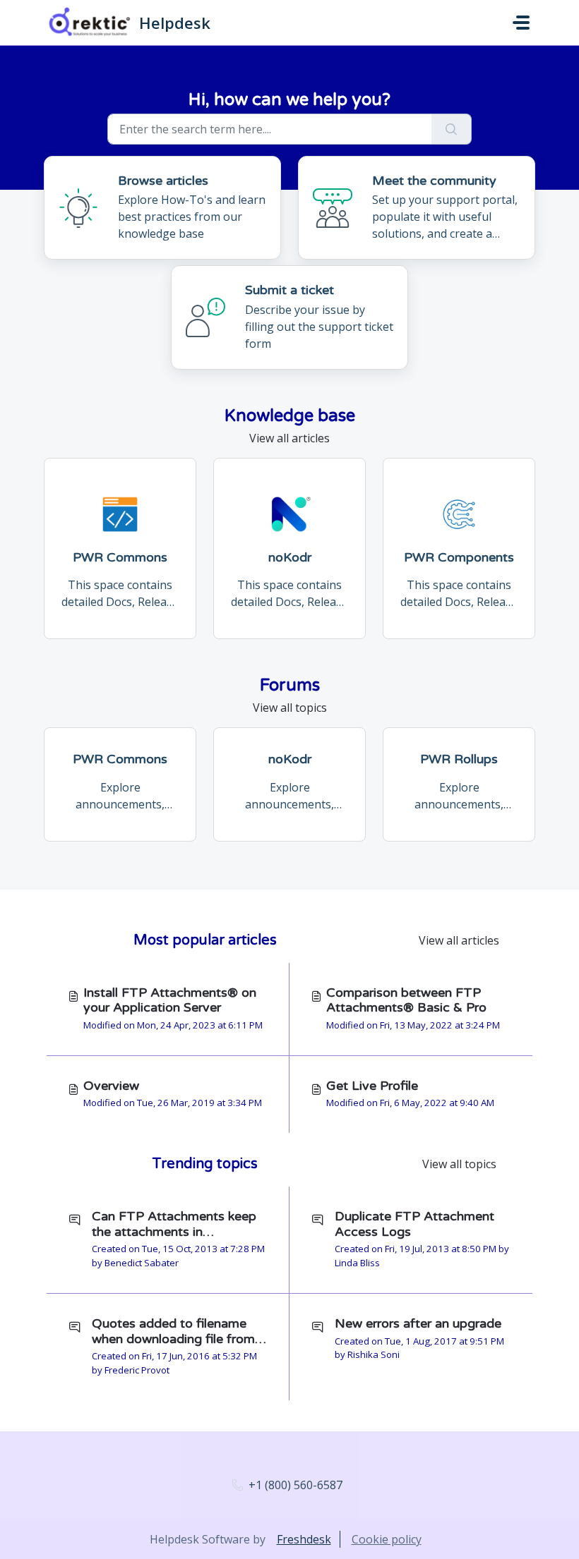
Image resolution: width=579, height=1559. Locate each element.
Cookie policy (387, 1539)
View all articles (289, 438)
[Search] (451, 129)
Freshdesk (304, 1539)
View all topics (290, 707)
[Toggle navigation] (521, 22)
